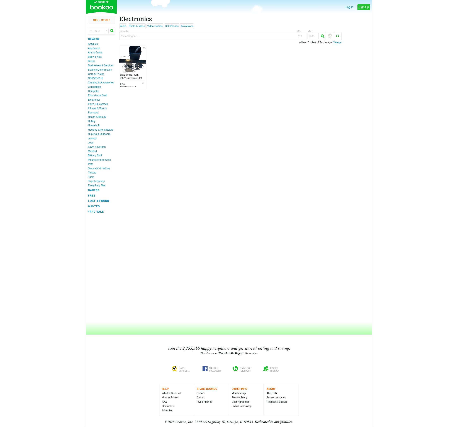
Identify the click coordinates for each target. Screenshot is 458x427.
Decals (200, 393)
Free (91, 195)
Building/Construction (100, 69)
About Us (272, 393)
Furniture (93, 112)
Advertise (167, 410)
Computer (93, 91)
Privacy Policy (239, 397)
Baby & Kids (95, 56)
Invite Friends (204, 401)
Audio (123, 26)
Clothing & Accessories (101, 82)
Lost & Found (98, 201)
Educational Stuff (97, 95)
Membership (239, 393)
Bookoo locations (276, 397)
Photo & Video (137, 26)
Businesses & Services (101, 65)
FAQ (164, 401)
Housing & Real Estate (100, 129)
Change (337, 42)
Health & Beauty (97, 116)
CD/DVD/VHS (95, 78)
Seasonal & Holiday (99, 168)
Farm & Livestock (98, 104)
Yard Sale (96, 211)
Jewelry (92, 138)
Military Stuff (95, 155)
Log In (349, 7)
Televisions (187, 26)
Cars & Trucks (96, 74)
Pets (90, 164)
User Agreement (241, 401)
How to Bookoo (170, 397)
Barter (93, 190)
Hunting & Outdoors (99, 134)
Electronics (94, 99)
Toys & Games (96, 181)
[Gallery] (337, 36)
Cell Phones (172, 26)
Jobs (90, 142)
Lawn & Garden (97, 146)
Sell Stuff (101, 20)
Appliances (94, 48)
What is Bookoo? (171, 393)
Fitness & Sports (97, 108)
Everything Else (97, 185)
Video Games (155, 26)
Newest (94, 39)
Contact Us (168, 406)
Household (94, 125)
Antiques (93, 44)
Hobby (91, 121)
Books (91, 61)
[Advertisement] (100, 267)
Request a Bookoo (277, 401)
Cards (200, 397)
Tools (91, 176)
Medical (92, 151)
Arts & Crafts (95, 52)
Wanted (94, 206)
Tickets (92, 172)
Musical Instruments (99, 159)
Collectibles (94, 86)
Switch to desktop (242, 406)
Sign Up (364, 7)
